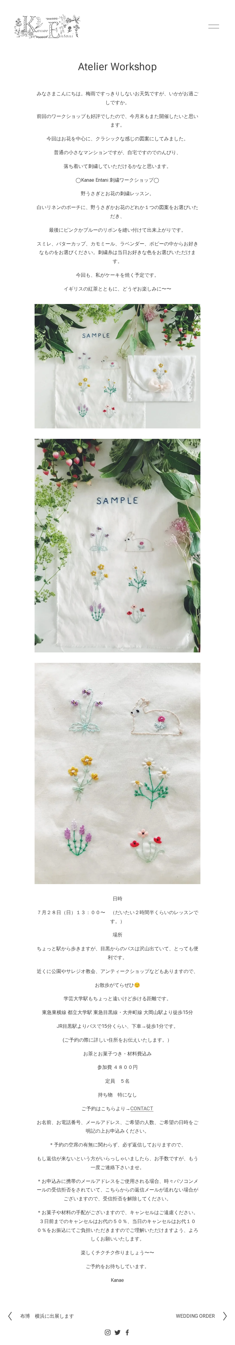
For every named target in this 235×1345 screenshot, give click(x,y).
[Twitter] (117, 1332)
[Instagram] (108, 1332)
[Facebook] (127, 1332)
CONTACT (141, 1108)
